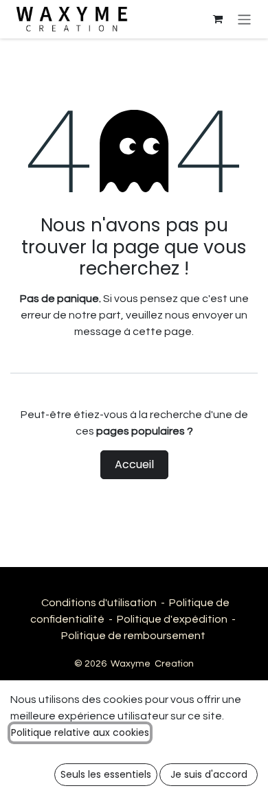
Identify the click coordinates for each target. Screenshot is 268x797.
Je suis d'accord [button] (208, 774)
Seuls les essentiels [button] (105, 774)
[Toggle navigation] (244, 18)
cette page (162, 331)
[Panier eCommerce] (218, 19)
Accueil (134, 464)
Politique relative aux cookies (80, 732)
